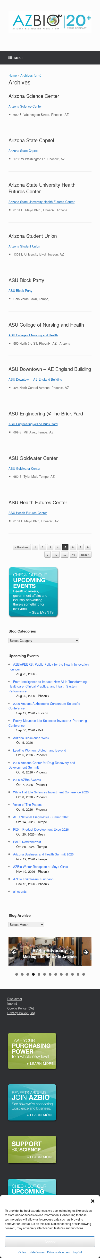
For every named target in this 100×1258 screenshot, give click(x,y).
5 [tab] (39, 974)
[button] (92, 1201)
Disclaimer (14, 998)
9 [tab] (61, 974)
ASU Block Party (26, 280)
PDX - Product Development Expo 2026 (41, 829)
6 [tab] (44, 974)
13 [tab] (83, 974)
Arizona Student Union (32, 235)
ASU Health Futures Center (37, 502)
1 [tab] (16, 974)
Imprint (77, 1252)
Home (12, 75)
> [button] (85, 952)
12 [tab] (78, 974)
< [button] (14, 952)
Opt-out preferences (31, 1252)
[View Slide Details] (50, 951)
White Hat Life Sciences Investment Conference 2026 (51, 792)
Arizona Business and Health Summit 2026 (43, 854)
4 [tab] (33, 974)
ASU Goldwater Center (33, 457)
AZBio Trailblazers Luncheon (33, 879)
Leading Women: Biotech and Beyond (39, 750)
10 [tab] (67, 974)
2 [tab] (22, 974)
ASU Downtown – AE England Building (49, 368)
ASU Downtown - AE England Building (35, 379)
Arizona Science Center (33, 95)
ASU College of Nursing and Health (46, 324)
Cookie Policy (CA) (20, 1008)
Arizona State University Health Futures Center (41, 188)
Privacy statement (58, 1252)
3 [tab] (27, 974)
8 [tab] (55, 974)
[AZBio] (50, 22)
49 (73, 554)
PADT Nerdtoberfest (27, 841)
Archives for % (30, 75)
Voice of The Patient (27, 804)
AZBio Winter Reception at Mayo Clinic (40, 866)
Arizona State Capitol (31, 140)
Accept (50, 1241)
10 (55, 554)
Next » (85, 554)
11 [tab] (72, 974)
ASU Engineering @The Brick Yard (45, 413)
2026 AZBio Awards (27, 779)
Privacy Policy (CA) (21, 1012)
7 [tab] (50, 974)
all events (20, 891)
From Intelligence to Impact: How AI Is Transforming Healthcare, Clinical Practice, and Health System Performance (47, 686)
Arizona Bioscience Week (31, 737)
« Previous (21, 547)
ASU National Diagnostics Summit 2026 (41, 817)
